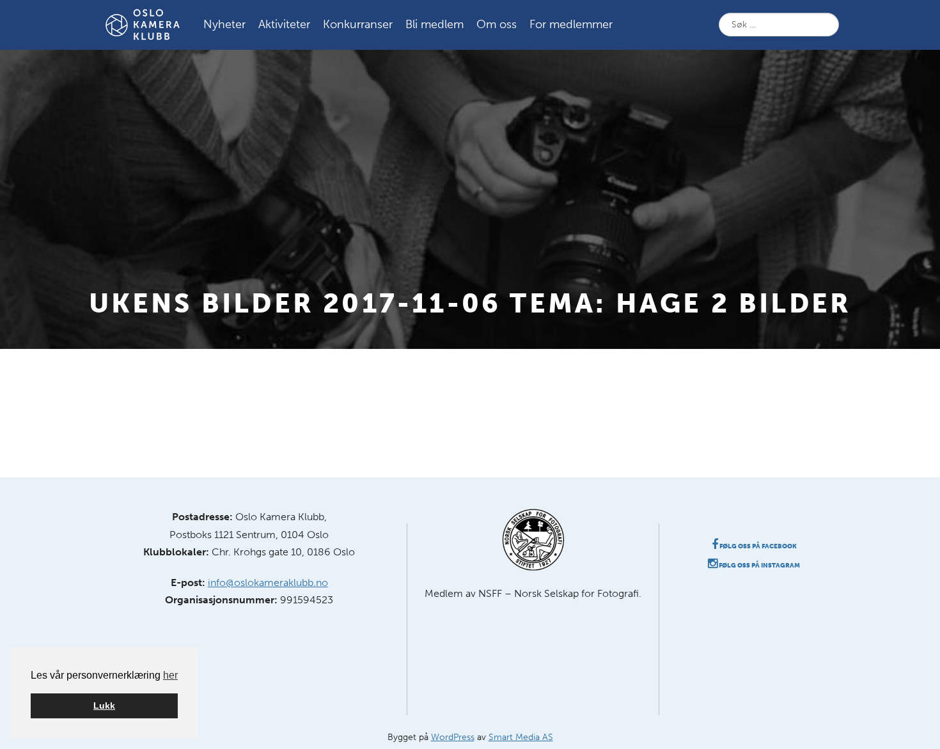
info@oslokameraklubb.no (268, 582)
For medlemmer (571, 24)
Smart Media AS (521, 737)
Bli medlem (434, 24)
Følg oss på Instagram (758, 565)
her (170, 675)
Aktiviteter (284, 24)
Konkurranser (358, 24)
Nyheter (224, 24)
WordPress (452, 737)
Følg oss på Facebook (757, 546)
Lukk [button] (104, 705)
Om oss (496, 24)
